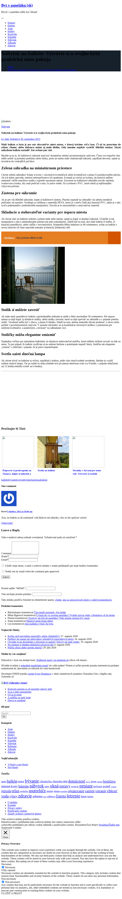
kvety (19, 480)
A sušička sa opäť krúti (19, 697)
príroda (6, 791)
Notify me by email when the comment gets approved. (31, 571)
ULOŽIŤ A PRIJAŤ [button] (11, 893)
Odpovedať (7, 523)
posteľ (106, 786)
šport (84, 796)
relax (32, 480)
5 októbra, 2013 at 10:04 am (19, 511)
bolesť (21, 781)
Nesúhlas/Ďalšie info (109, 824)
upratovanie (76, 791)
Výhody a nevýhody (18, 764)
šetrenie (73, 795)
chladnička (46, 781)
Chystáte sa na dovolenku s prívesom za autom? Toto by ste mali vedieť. (44, 642)
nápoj (46, 786)
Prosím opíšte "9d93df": (13, 588)
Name (5, 556)
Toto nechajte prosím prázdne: (16, 594)
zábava (51, 796)
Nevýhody (13, 767)
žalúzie (43, 480)
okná (54, 785)
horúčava (109, 781)
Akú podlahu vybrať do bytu (38, 623)
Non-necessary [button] (8, 878)
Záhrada (12, 42)
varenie (90, 791)
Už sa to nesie (15, 694)
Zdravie (11, 45)
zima (45, 797)
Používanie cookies (17, 811)
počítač (113, 787)
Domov (11, 22)
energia (99, 782)
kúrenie (23, 786)
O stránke (12, 802)
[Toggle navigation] (2, 18)
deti (65, 781)
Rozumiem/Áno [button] (83, 824)
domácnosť (76, 781)
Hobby (11, 31)
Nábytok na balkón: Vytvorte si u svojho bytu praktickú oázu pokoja (42, 70)
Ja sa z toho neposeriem (19, 692)
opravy (65, 786)
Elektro (11, 25)
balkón (4, 480)
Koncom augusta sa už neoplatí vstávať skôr (30, 689)
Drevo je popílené (17, 700)
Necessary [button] (6, 864)
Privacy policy (15, 808)
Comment (6, 553)
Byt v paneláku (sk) (17, 5)
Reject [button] (95, 824)
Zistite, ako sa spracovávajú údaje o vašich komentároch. (83, 599)
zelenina (37, 796)
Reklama (12, 746)
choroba (57, 781)
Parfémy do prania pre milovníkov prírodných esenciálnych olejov (41, 639)
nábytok (26, 480)
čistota (61, 796)
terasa (37, 480)
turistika (64, 791)
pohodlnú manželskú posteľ (34, 665)
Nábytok (12, 40)
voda (5, 796)
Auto (10, 28)
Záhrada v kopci (18, 682)
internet (5, 786)
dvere (93, 781)
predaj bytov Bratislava (39, 673)
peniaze (86, 785)
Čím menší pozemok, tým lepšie (50, 612)
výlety (13, 796)
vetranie (100, 791)
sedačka (24, 791)
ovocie (75, 786)
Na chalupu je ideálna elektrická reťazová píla (31, 644)
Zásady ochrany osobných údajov (24, 813)
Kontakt (12, 805)
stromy (50, 791)
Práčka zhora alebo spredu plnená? (25, 647)
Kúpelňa (12, 37)
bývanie (12, 480)
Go (4, 716)
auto (3, 781)
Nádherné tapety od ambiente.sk (52, 660)
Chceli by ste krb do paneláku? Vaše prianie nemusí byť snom (59, 618)
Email (4, 559)
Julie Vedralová (10, 139)
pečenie (97, 786)
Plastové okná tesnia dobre (39, 621)
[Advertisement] (61, 96)
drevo (88, 782)
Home (11, 67)
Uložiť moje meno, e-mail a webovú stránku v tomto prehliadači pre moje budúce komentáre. (51, 565)
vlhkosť (112, 791)
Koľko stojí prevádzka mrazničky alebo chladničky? (34, 636)
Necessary (10, 867)
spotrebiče (37, 790)
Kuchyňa (12, 34)
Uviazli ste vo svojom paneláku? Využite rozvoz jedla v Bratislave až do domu (75, 615)
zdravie (25, 795)
